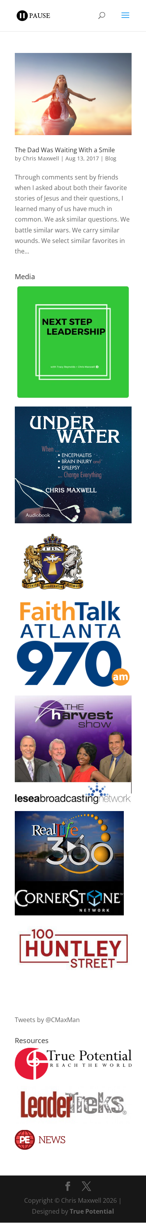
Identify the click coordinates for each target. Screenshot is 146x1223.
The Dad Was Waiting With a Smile (65, 150)
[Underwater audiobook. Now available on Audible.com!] (73, 521)
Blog (110, 158)
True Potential (92, 1211)
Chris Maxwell (41, 158)
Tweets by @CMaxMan (47, 1019)
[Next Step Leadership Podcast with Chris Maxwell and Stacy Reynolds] (73, 397)
